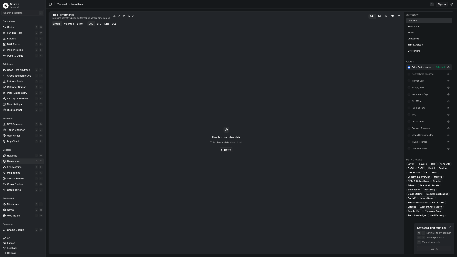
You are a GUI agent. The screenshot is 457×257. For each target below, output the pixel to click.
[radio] (409, 67)
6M (392, 16)
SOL (114, 23)
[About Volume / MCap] (448, 94)
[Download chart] (129, 16)
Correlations (414, 50)
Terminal (62, 4)
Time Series (414, 26)
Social (411, 32)
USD (91, 23)
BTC (99, 23)
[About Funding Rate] (448, 108)
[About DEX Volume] (448, 121)
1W (379, 16)
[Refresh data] (119, 16)
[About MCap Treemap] (448, 142)
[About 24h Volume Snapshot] (448, 74)
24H (372, 16)
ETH (106, 23)
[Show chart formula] (114, 16)
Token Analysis (415, 44)
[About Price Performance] (448, 67)
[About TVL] (448, 115)
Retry (227, 150)
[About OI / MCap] (448, 101)
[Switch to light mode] (451, 4)
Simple (56, 23)
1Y (399, 16)
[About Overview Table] (448, 149)
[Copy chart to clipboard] (124, 16)
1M (386, 16)
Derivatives (413, 38)
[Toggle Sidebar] (45, 128)
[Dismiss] (450, 227)
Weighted (69, 23)
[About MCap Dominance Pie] (448, 135)
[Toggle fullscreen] (133, 16)
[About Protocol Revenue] (448, 128)
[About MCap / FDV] (448, 87)
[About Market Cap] (448, 81)
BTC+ (80, 23)
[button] (442, 4)
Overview (412, 20)
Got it (434, 248)
